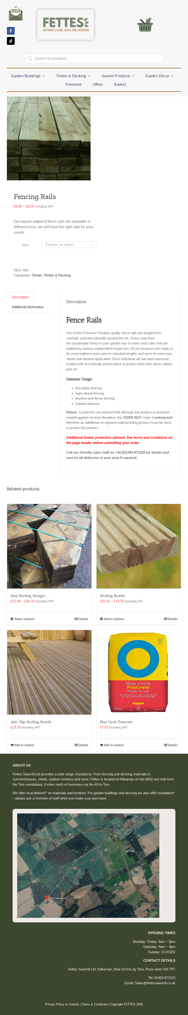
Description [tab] (20, 297)
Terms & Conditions (95, 1004)
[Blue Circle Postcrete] (139, 672)
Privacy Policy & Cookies (62, 1004)
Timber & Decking (57, 275)
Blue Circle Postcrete (116, 722)
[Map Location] (88, 815)
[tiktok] (11, 41)
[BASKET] (145, 17)
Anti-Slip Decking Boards (31, 722)
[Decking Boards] (139, 546)
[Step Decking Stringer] (49, 546)
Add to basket (24, 745)
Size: (26, 245)
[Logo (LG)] (65, 13)
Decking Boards (112, 596)
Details (83, 619)
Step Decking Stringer (28, 596)
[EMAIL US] (16, 6)
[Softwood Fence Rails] (49, 138)
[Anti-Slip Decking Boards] (49, 672)
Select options (24, 619)
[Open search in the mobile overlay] (94, 58)
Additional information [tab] (28, 307)
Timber (37, 275)
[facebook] (11, 31)
